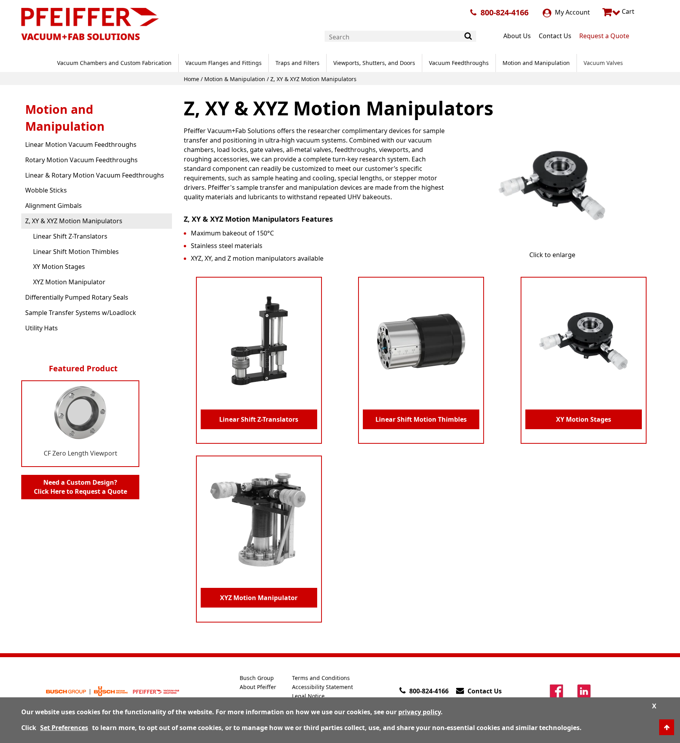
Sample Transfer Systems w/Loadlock (80, 312)
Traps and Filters (297, 63)
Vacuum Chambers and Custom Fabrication (114, 63)
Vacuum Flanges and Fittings (223, 63)
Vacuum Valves (603, 63)
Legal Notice (308, 696)
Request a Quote (604, 35)
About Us (517, 35)
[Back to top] (666, 727)
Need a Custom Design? (80, 487)
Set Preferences (64, 727)
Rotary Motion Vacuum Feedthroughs (81, 160)
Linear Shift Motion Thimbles (76, 251)
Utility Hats (41, 328)
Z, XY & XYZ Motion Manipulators (73, 221)
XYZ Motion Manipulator (69, 282)
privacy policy (419, 712)
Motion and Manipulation (536, 63)
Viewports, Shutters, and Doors (374, 63)
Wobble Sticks (46, 190)
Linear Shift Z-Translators (70, 236)
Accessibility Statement (322, 687)
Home (191, 79)
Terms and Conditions (321, 678)
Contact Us (555, 35)
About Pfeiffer (258, 687)
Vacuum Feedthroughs (459, 63)
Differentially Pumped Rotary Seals (76, 297)
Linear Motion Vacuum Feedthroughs (81, 144)
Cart (627, 11)
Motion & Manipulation (234, 79)
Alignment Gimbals (53, 205)
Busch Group (257, 678)
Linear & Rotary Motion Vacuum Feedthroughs (94, 175)
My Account (571, 12)
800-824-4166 (504, 12)
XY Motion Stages (59, 266)
